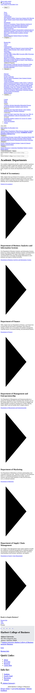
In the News (7, 75)
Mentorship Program (25, 105)
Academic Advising (23, 33)
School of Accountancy (10, 24)
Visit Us (6, 43)
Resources (7, 148)
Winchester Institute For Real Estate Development (18, 90)
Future (5, 101)
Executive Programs (23, 64)
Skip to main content (6, 1)
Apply (5, 45)
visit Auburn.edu (6, 3)
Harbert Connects (14, 118)
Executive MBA (24, 54)
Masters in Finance (21, 58)
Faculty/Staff (8, 676)
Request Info (7, 42)
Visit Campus (4, 4)
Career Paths (27, 49)
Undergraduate (8, 46)
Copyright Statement (18, 688)
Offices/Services (19, 131)
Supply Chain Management (20, 27)
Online (5, 102)
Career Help (8, 665)
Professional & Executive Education (23, 140)
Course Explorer (25, 48)
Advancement (19, 30)
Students (7, 94)
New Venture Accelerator (20, 87)
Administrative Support (10, 30)
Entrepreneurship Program (16, 65)
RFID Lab (29, 87)
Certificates (15, 64)
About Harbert (7, 16)
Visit (2, 621)
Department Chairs (17, 78)
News (5, 12)
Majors (31, 48)
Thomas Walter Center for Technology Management (17, 89)
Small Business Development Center (13, 88)
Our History (25, 35)
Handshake (7, 118)
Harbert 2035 (25, 18)
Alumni (6, 123)
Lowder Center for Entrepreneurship (19, 85)
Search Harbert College (7, 152)
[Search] (2, 126)
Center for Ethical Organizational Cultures (18, 83)
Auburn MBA (7, 52)
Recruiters (7, 678)
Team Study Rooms (17, 109)
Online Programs (12, 49)
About (6, 7)
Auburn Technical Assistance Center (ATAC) (15, 82)
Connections (14, 148)
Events (5, 13)
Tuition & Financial (15, 48)
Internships (7, 51)
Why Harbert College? (10, 18)
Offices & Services (9, 28)
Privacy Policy (5, 688)
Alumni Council (11, 19)
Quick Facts (19, 18)
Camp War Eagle (8, 114)
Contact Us (7, 15)
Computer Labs (8, 109)
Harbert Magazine (8, 35)
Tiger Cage (22, 114)
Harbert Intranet (8, 93)
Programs (7, 37)
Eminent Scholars (26, 78)
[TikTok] (9, 627)
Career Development (12, 33)
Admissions (7, 48)
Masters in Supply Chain (21, 60)
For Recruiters (11, 4)
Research (7, 69)
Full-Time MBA (8, 54)
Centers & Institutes (9, 81)
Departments (7, 22)
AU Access (22, 118)
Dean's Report (19, 19)
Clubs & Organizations (20, 115)
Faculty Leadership (9, 76)
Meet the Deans (8, 78)
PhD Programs (7, 64)
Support (3, 148)
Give (17, 4)
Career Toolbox (27, 109)
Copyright (4, 687)
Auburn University (8, 683)
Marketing (17, 25)
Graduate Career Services (16, 31)
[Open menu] (5, 126)
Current (6, 99)
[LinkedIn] (12, 627)
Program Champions (19, 111)
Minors (6, 49)
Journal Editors (8, 79)
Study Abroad (20, 49)
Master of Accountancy (10, 58)
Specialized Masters (9, 57)
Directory (6, 34)
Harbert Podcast (18, 35)
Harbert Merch (7, 120)
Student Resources (8, 111)
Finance (18, 24)
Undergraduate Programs (7, 137)
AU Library (28, 118)
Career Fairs (16, 114)
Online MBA (16, 54)
